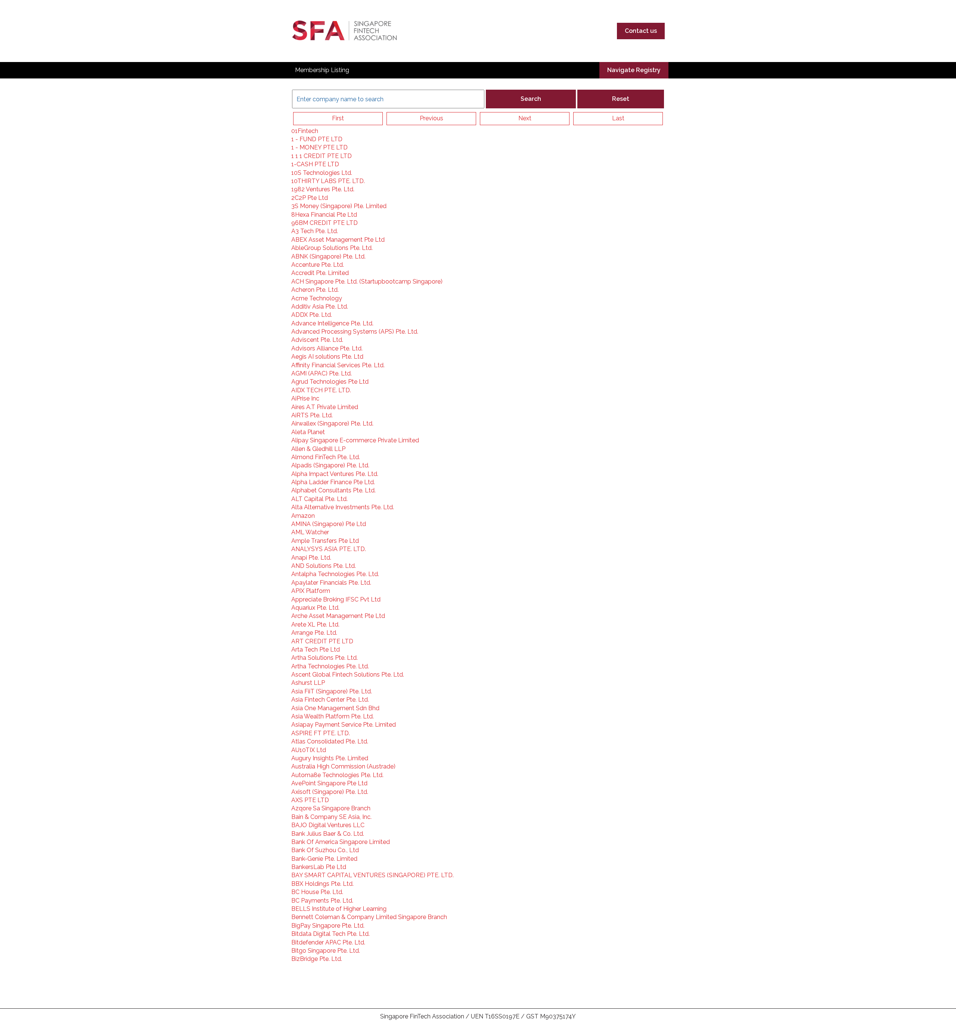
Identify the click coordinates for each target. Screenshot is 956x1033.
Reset (620, 98)
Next (524, 118)
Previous (431, 118)
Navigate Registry (634, 70)
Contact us (641, 30)
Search (531, 98)
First (338, 118)
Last (618, 118)
